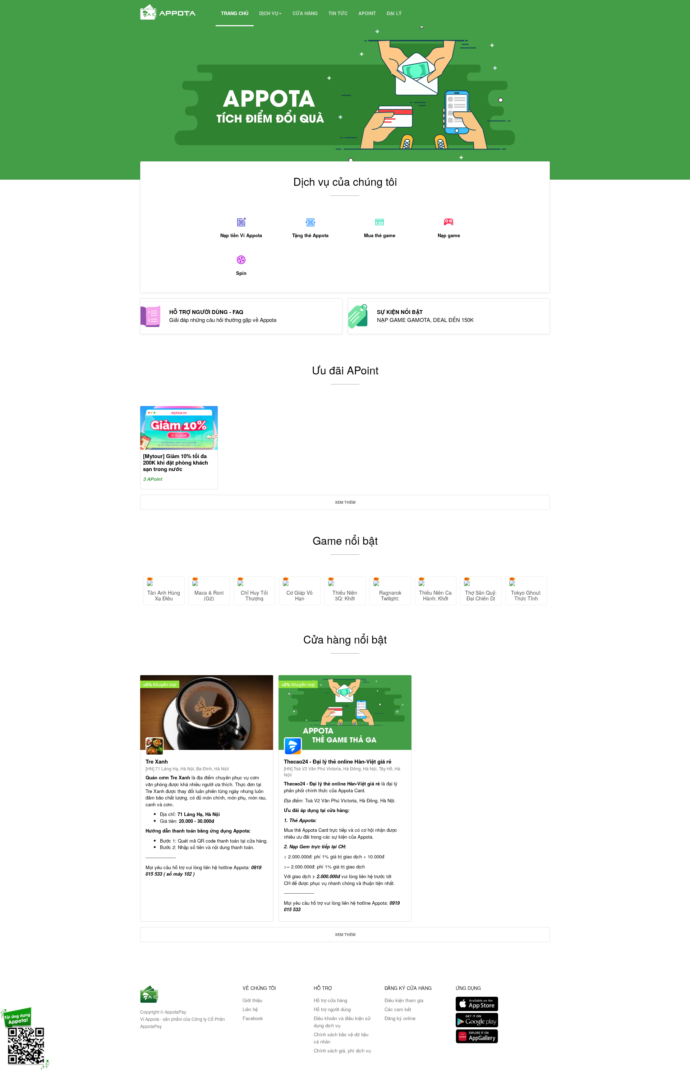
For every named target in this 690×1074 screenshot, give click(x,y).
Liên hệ (250, 1009)
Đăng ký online (400, 1018)
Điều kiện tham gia (404, 1000)
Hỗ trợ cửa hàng (330, 1000)
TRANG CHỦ (234, 13)
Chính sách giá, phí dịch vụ (342, 1050)
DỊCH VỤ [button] (268, 13)
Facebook (253, 1018)
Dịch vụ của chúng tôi (345, 181)
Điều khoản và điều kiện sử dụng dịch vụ (342, 1022)
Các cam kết (398, 1009)
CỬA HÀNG (305, 13)
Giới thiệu (252, 1000)
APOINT (367, 13)
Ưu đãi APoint (345, 370)
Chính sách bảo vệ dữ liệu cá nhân (341, 1038)
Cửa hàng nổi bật (345, 639)
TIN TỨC (338, 13)
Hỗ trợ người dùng (332, 1009)
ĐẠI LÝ (394, 13)
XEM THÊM (345, 502)
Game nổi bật (345, 540)
